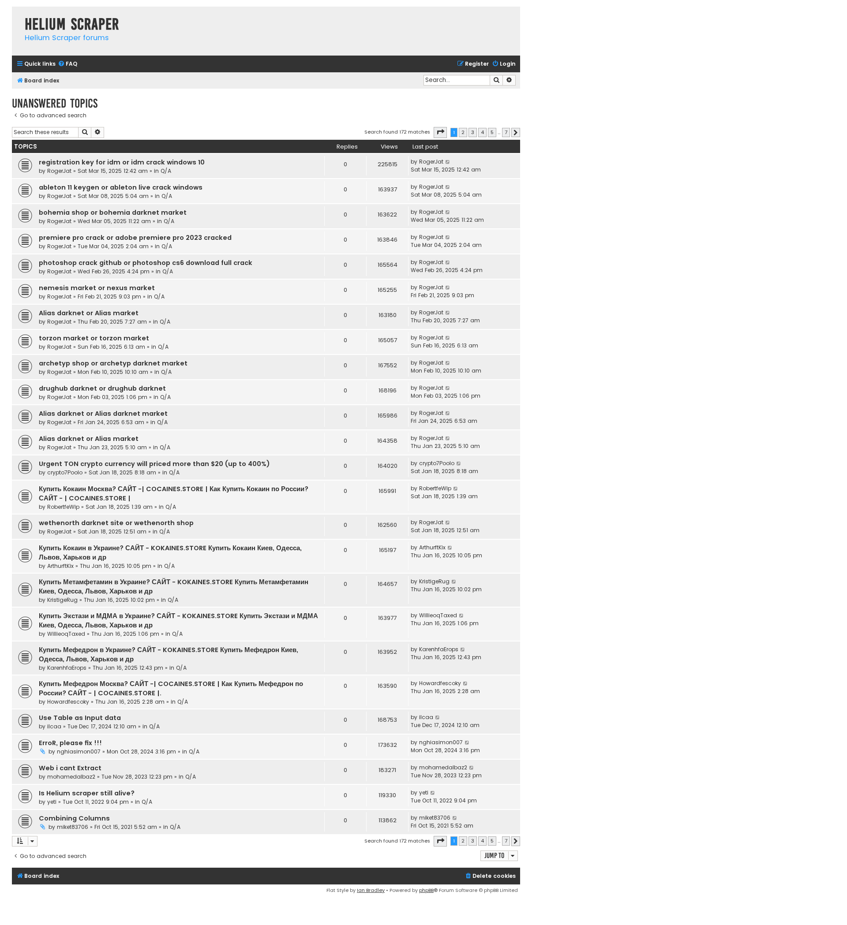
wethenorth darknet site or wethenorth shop (116, 522)
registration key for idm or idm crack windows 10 (122, 162)
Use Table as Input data (80, 717)
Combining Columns (74, 818)
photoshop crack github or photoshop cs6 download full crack (145, 262)
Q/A (166, 171)
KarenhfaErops (66, 667)
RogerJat (59, 171)
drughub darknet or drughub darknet (102, 388)
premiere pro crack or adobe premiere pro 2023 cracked (135, 237)
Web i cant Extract (70, 768)
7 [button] (506, 132)
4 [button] (482, 132)
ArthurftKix (60, 566)
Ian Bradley (371, 890)
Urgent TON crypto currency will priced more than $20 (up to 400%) (154, 463)
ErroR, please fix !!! (70, 743)
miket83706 (72, 827)
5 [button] (492, 132)
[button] (440, 132)
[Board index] (16, 15)
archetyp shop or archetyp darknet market (113, 363)
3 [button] (472, 132)
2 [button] (463, 132)
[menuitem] (67, 64)
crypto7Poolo (64, 472)
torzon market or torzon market (94, 338)
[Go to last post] (448, 162)
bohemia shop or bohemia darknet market (113, 212)
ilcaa (54, 726)
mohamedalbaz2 (71, 776)
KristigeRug (62, 600)
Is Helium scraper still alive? (87, 793)
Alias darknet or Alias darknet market (103, 413)
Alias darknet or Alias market (89, 313)
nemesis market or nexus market (97, 287)
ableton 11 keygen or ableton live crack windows (120, 187)
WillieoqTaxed (66, 634)
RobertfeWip (63, 507)
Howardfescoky (68, 701)
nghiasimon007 (79, 751)
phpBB (426, 890)
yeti (51, 802)
